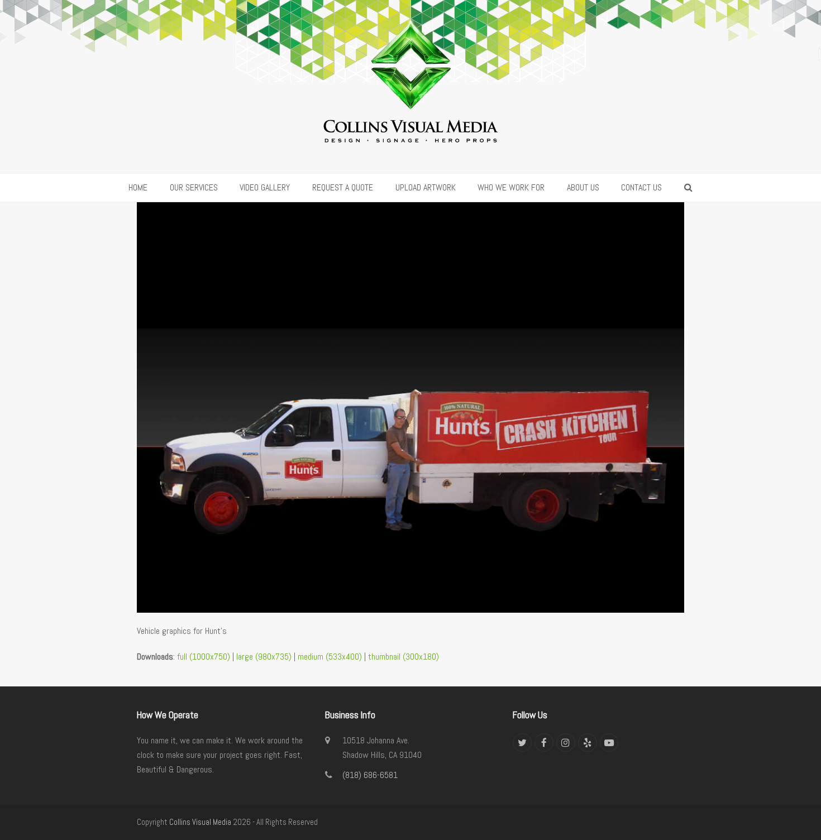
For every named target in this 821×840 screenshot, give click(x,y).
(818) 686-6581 (370, 775)
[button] (688, 188)
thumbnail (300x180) (403, 656)
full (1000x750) (203, 656)
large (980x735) (264, 656)
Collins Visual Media (200, 822)
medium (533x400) (330, 656)
